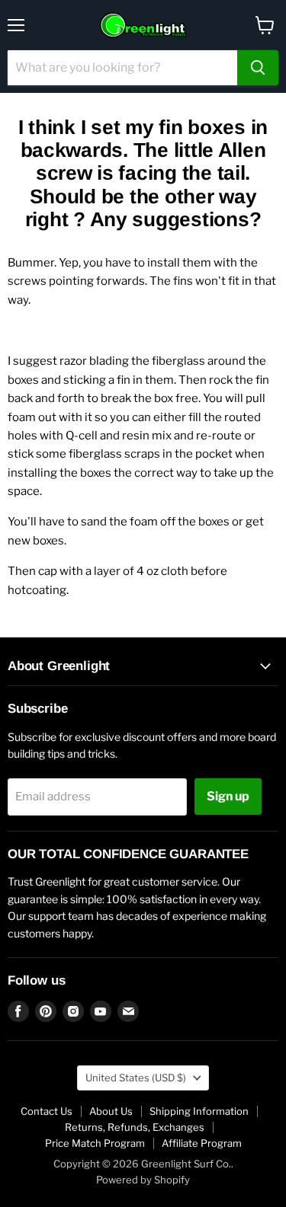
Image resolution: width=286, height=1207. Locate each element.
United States (135, 1077)
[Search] (257, 67)
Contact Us (46, 1111)
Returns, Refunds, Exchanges (134, 1127)
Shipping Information (199, 1111)
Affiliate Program (202, 1143)
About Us (111, 1111)
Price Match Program (95, 1143)
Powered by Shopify (143, 1179)
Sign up (228, 796)
